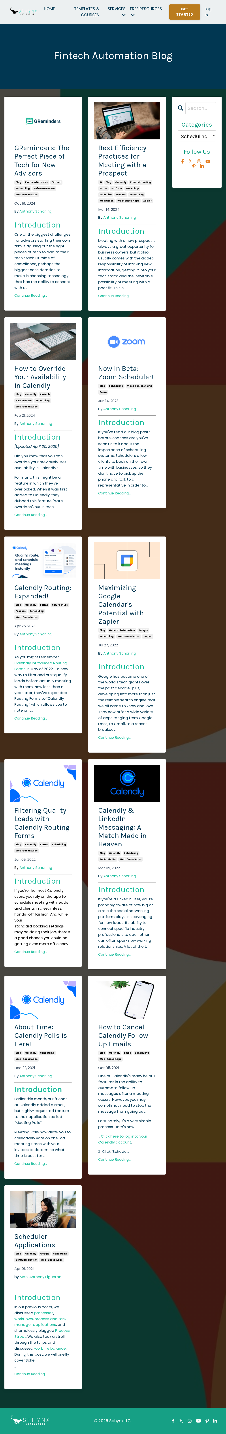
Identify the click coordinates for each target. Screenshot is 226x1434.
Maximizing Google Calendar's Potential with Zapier (121, 605)
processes (43, 1313)
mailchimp (132, 188)
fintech (56, 182)
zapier (147, 200)
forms (103, 188)
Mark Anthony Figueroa (41, 1276)
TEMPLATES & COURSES (86, 12)
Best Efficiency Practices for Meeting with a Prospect (122, 160)
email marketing (140, 182)
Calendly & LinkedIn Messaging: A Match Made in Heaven (122, 827)
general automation (122, 630)
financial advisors (36, 182)
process (121, 194)
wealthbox (106, 200)
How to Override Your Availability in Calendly (40, 377)
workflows (23, 1318)
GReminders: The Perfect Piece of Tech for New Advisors (41, 160)
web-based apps (27, 194)
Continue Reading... (30, 295)
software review (44, 188)
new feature (24, 400)
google (143, 630)
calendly (120, 182)
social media (108, 859)
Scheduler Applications (34, 1240)
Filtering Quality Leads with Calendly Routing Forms (42, 823)
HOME (49, 8)
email (127, 1053)
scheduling (23, 188)
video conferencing (139, 386)
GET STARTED (184, 12)
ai (101, 182)
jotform (116, 188)
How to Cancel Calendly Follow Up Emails (123, 1035)
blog (18, 182)
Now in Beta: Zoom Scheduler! (126, 373)
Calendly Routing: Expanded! (42, 592)
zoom (103, 392)
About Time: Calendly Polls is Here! (40, 1035)
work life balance (50, 1348)
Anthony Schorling (35, 211)
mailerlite (106, 194)
